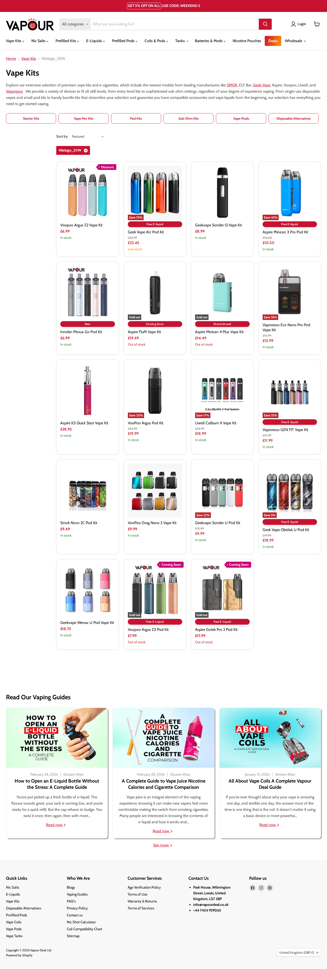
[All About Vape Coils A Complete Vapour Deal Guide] (270, 738)
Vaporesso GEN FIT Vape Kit (285, 429)
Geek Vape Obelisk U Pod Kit (286, 529)
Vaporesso (14, 91)
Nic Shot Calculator (81, 922)
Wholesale (294, 41)
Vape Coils (13, 922)
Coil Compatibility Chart (84, 929)
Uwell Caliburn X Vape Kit (215, 423)
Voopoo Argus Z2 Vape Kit (81, 225)
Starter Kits (31, 118)
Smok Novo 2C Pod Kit (78, 523)
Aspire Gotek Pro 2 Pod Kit (216, 629)
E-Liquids (94, 41)
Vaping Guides (77, 894)
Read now (54, 825)
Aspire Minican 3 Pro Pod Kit (285, 232)
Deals (273, 41)
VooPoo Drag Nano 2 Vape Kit (152, 523)
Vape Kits (14, 41)
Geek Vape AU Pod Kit (146, 232)
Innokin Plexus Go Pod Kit (81, 332)
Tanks (180, 41)
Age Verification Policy (144, 887)
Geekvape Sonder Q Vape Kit (218, 225)
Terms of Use (137, 894)
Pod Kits (136, 118)
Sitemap (73, 936)
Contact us (75, 915)
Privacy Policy (77, 908)
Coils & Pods (155, 41)
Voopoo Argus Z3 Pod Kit (148, 629)
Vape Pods (14, 929)
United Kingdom (296, 952)
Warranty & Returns (142, 901)
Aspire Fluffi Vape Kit (144, 332)
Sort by (62, 136)
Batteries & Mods (209, 41)
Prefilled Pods (123, 41)
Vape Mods (241, 118)
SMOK (232, 85)
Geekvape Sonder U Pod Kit (217, 523)
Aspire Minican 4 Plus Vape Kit (219, 332)
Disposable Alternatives (293, 118)
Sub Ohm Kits (189, 118)
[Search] (265, 24)
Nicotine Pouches (247, 41)
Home (11, 58)
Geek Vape (261, 85)
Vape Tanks (14, 936)
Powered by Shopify (19, 955)
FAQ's (71, 901)
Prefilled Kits (66, 41)
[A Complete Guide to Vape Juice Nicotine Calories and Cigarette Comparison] (163, 738)
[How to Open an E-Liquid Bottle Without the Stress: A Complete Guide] (56, 738)
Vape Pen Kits (83, 118)
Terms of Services (141, 908)
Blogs (71, 887)
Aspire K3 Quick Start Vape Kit (84, 423)
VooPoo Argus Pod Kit (145, 423)
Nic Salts (38, 41)
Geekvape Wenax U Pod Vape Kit (87, 622)
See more (161, 845)
